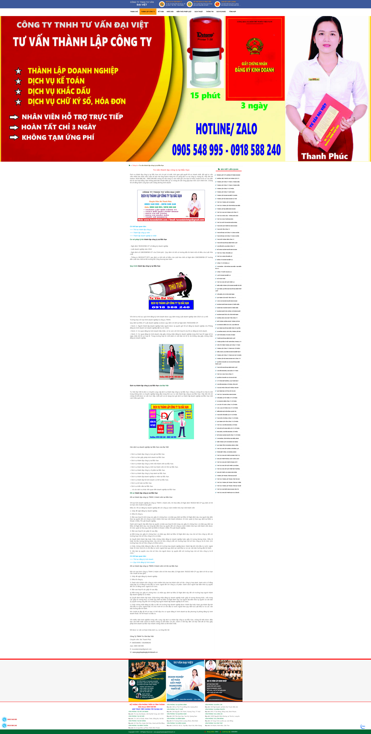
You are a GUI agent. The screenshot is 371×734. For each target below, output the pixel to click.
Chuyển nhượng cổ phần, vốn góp (227, 384)
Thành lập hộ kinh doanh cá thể (227, 198)
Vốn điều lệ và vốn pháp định (225, 294)
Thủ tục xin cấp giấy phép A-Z (226, 282)
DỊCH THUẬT (199, 11)
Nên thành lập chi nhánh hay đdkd (227, 441)
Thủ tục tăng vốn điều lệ (224, 253)
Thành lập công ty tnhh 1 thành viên (228, 181)
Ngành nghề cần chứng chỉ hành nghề (228, 311)
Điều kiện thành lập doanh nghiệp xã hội (229, 285)
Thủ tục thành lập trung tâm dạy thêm (229, 482)
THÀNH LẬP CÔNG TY (148, 11)
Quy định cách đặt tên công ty (226, 297)
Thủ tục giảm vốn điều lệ (224, 256)
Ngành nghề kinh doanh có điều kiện (228, 304)
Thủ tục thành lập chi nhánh (226, 202)
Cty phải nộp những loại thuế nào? (228, 380)
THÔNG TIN (209, 11)
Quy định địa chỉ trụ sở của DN (226, 391)
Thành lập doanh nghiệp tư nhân (227, 195)
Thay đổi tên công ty (223, 229)
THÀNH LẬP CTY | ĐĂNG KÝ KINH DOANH (228, 175)
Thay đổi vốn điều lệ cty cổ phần (227, 414)
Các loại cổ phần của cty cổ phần (227, 408)
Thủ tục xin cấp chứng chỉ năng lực (228, 448)
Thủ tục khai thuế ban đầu (225, 219)
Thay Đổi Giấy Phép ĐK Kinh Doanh (227, 225)
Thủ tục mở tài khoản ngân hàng (227, 222)
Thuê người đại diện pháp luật (226, 338)
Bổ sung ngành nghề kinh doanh (227, 249)
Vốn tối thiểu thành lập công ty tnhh (228, 345)
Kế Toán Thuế (221, 278)
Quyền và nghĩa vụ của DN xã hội (227, 377)
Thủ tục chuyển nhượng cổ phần (227, 424)
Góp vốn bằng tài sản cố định (226, 334)
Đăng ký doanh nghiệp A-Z (225, 259)
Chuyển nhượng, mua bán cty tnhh (227, 370)
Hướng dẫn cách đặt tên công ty (227, 317)
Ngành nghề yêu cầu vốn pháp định (227, 314)
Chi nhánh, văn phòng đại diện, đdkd (228, 438)
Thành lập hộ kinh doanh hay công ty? (229, 358)
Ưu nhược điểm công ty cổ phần (227, 401)
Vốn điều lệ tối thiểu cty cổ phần (227, 397)
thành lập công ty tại (152, 239)
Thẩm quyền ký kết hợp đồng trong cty (229, 341)
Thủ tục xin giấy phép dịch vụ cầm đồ (228, 492)
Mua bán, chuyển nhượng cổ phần (227, 431)
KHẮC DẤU (170, 11)
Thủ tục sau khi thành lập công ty (227, 212)
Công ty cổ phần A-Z (223, 263)
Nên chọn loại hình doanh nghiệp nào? (229, 351)
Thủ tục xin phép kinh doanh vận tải (228, 489)
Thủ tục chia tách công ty (225, 374)
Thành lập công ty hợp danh (226, 192)
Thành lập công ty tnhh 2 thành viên (228, 185)
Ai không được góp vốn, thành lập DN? (229, 331)
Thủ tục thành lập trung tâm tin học (228, 479)
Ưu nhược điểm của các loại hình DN (228, 324)
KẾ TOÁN (161, 11)
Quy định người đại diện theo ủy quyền (228, 328)
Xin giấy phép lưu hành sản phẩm (227, 472)
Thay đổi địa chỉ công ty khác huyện (228, 236)
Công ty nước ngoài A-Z (224, 271)
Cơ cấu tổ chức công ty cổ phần (227, 404)
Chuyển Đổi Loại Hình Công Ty (226, 246)
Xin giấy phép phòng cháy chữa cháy (228, 458)
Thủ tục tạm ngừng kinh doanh (226, 394)
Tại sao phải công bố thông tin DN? (228, 387)
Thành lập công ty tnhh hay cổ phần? (228, 348)
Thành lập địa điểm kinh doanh (226, 208)
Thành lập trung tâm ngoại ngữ (227, 475)
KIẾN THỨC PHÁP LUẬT (184, 11)
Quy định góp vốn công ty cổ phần (227, 421)
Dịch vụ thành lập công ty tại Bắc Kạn (144, 385)
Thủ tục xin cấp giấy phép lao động (228, 465)
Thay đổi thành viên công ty (225, 239)
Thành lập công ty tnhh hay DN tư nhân (229, 355)
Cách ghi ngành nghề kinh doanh (227, 301)
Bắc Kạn (163, 239)
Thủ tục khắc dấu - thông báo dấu (227, 215)
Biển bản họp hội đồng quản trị (226, 411)
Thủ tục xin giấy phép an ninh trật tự (228, 455)
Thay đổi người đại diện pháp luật (227, 242)
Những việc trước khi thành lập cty (228, 178)
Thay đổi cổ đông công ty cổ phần (227, 418)
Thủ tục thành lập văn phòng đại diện (228, 205)
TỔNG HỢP (232, 11)
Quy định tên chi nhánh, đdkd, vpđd (227, 445)
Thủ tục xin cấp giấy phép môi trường (228, 468)
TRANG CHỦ (134, 11)
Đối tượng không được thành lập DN (228, 321)
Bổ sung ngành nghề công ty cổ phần (228, 435)
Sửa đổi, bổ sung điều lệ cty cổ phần (228, 428)
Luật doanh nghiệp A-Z (224, 275)
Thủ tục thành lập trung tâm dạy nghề (229, 485)
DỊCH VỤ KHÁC (221, 11)
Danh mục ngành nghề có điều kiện (227, 307)
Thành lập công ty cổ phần (225, 188)
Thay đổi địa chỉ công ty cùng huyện (228, 232)
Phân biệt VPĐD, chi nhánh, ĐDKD (226, 452)
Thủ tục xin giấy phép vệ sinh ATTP (227, 462)
